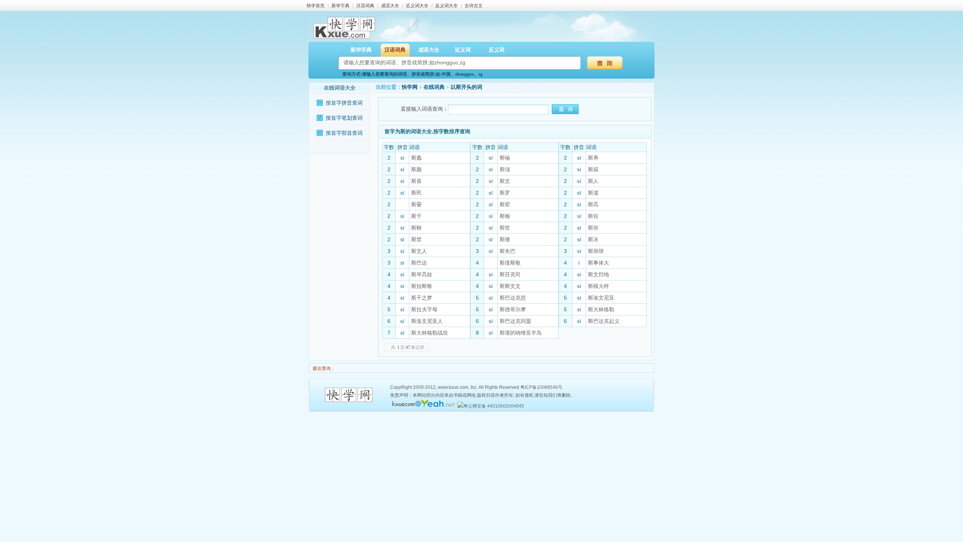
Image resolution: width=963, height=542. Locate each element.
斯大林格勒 (601, 309)
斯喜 (416, 181)
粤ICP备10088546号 (541, 387)
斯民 (416, 193)
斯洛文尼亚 (601, 298)
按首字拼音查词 (344, 103)
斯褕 (505, 158)
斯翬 (416, 204)
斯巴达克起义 (604, 321)
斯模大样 (598, 286)
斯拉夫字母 (424, 309)
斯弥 (593, 228)
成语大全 (390, 5)
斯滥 (593, 193)
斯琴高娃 (421, 274)
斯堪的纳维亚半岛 (521, 333)
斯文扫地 (598, 274)
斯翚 (505, 204)
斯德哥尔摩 (513, 309)
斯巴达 (419, 263)
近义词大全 (417, 5)
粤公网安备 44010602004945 (493, 406)
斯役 (593, 216)
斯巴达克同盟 (515, 321)
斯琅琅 (596, 251)
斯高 (593, 204)
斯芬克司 (510, 274)
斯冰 (593, 239)
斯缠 (505, 239)
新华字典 (340, 5)
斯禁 (416, 239)
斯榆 (505, 216)
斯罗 (505, 193)
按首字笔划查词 (344, 118)
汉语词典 (365, 5)
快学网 (410, 87)
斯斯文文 (510, 286)
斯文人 (419, 251)
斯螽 (416, 158)
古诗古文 (474, 5)
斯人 (593, 181)
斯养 (593, 158)
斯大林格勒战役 (429, 333)
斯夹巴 (507, 251)
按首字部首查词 (344, 133)
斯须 (505, 169)
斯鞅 (416, 228)
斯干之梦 (421, 298)
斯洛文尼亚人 (427, 321)
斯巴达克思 (513, 298)
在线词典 (434, 87)
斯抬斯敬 (421, 286)
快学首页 (316, 5)
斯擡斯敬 (510, 263)
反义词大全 (446, 5)
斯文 (505, 181)
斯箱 (593, 169)
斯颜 (416, 169)
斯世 (505, 228)
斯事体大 (598, 263)
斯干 (416, 216)
